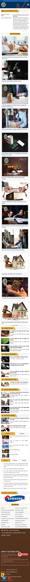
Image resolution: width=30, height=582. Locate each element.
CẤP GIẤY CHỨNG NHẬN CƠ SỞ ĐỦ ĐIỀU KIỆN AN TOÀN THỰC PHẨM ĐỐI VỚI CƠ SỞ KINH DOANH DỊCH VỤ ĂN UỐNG (16, 465)
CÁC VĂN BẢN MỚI (19, 516)
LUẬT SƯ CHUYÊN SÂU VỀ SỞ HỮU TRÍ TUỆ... (19, 437)
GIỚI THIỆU (6, 530)
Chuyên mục (15, 504)
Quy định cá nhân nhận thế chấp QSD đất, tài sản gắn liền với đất (14, 57)
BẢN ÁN (3, 524)
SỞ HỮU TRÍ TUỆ (8, 328)
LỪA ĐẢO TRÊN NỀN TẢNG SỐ (21, 526)
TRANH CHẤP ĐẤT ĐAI (10, 379)
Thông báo (21, 433)
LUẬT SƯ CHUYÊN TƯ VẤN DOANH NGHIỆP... (19, 441)
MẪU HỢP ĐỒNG (5, 520)
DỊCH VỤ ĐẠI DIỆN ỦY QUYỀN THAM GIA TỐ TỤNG (14, 129)
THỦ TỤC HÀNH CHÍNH (6, 532)
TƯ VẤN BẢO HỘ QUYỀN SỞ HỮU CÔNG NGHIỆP (13, 298)
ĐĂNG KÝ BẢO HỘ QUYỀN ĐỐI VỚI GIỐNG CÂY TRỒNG (15, 488)
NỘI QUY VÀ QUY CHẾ (6, 514)
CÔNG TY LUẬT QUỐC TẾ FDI (21, 508)
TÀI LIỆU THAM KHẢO (16, 532)
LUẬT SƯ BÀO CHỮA (6, 512)
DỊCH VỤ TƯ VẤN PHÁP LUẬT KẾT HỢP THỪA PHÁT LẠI (14, 323)
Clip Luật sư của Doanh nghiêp (8, 510)
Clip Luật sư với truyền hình (21, 524)
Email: (4, 571)
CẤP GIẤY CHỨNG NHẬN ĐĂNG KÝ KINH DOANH (14, 468)
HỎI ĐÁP (8, 535)
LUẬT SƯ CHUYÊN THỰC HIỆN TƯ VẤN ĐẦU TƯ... (19, 446)
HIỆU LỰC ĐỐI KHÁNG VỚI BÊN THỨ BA (11, 81)
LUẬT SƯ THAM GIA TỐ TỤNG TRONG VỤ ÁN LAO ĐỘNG (14, 202)
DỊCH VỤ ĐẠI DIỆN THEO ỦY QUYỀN (18, 425)
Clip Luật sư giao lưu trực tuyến (8, 518)
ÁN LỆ (3, 508)
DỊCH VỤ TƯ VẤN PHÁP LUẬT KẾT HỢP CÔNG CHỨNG (13, 178)
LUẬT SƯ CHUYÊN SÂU (14, 530)
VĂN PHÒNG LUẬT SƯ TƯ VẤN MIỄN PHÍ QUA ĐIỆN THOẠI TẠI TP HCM (14, 154)
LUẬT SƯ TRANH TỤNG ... (15, 449)
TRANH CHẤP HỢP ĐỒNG (10, 389)
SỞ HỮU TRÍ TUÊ (19, 522)
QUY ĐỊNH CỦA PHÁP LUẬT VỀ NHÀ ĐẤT (12, 274)
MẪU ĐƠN (3, 535)
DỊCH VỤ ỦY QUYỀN (9, 415)
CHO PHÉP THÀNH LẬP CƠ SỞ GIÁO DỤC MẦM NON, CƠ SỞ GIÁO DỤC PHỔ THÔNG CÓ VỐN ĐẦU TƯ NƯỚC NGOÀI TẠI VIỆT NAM (16, 476)
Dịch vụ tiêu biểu (15, 34)
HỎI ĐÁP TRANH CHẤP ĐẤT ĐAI (22, 518)
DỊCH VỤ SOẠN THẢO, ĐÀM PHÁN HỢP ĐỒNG (13, 250)
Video (8, 433)
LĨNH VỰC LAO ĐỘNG (6, 526)
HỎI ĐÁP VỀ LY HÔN (19, 510)
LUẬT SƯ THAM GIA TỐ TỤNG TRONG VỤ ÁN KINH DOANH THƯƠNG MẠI (14, 106)
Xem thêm (24, 31)
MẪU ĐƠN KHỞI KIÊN (20, 512)
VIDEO (23, 532)
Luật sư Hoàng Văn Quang (6, 17)
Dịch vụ (5, 460)
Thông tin (15, 460)
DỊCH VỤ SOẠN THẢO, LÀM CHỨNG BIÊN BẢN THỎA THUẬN (14, 226)
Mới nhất (24, 460)
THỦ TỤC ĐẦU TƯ (19, 514)
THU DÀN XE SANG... (14, 454)
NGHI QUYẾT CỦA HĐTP (20, 520)
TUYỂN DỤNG (4, 516)
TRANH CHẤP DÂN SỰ (10, 354)
